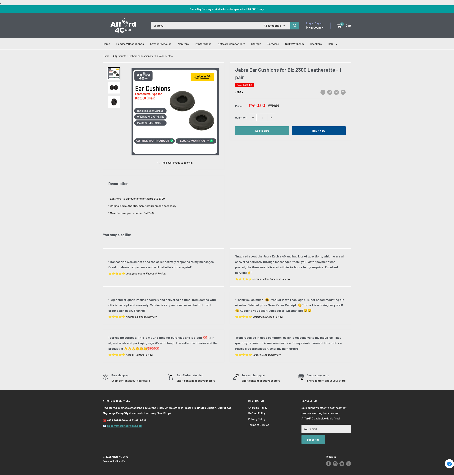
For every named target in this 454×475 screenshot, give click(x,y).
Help (331, 43)
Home (106, 43)
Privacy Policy (256, 419)
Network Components (231, 43)
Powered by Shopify (114, 461)
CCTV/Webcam (294, 43)
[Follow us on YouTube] (341, 463)
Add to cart (262, 130)
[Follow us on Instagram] (335, 463)
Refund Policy (256, 413)
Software (273, 43)
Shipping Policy (257, 407)
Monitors (183, 43)
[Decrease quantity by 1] (252, 117)
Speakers (316, 43)
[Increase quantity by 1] (271, 117)
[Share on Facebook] (322, 92)
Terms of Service (258, 424)
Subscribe (313, 439)
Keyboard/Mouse (160, 43)
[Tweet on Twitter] (336, 92)
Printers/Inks (203, 43)
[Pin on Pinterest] (329, 92)
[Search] (294, 25)
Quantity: (241, 117)
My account (314, 27)
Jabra (239, 92)
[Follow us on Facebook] (328, 463)
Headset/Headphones (130, 43)
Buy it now (318, 130)
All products (119, 55)
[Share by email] (343, 92)
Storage (256, 43)
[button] (449, 464)
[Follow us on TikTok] (348, 463)
